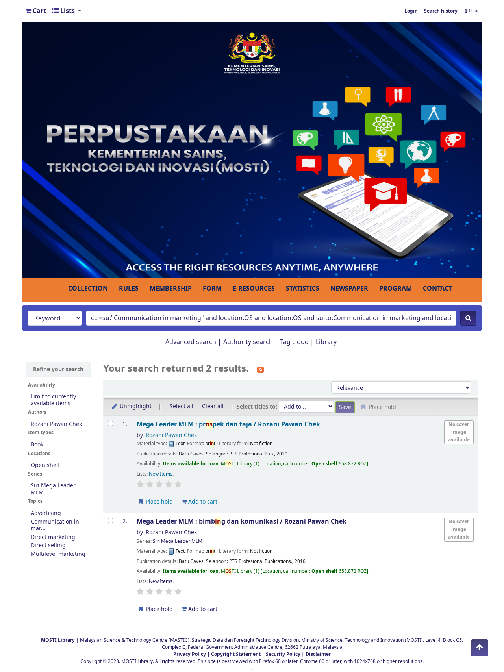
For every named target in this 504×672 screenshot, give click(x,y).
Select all (181, 406)
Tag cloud (294, 342)
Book (37, 445)
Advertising (46, 513)
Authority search (248, 342)
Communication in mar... (55, 525)
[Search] (468, 318)
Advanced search (190, 342)
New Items (160, 474)
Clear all (213, 406)
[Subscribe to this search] (260, 369)
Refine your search (58, 369)
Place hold (158, 502)
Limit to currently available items (53, 399)
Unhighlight (135, 406)
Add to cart (202, 502)
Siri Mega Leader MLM (53, 488)
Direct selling (48, 545)
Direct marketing (53, 537)
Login (411, 11)
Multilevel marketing (58, 554)
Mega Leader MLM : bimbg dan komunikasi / (241, 521)
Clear (473, 11)
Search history (441, 11)
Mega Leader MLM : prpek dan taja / (228, 424)
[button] (35, 11)
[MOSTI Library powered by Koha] (252, 149)
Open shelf (45, 465)
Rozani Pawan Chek (56, 424)
